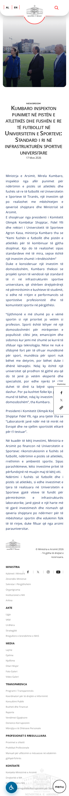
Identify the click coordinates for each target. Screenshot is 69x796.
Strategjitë (11, 630)
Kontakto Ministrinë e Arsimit (21, 772)
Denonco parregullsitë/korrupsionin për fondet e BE (33, 788)
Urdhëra (10, 625)
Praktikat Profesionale (17, 747)
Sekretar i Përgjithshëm (18, 584)
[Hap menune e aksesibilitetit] (11, 787)
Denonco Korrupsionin (18, 723)
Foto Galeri (11, 671)
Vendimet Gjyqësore (16, 717)
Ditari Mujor (12, 666)
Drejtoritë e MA (14, 777)
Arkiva (9, 600)
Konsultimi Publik (15, 701)
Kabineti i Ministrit (15, 573)
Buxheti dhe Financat (17, 706)
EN (15, 7)
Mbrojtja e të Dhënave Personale (23, 728)
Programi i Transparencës (20, 690)
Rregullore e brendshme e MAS (22, 635)
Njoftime (10, 660)
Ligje (8, 614)
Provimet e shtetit (15, 742)
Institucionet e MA (15, 595)
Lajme (9, 650)
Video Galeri (12, 676)
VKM (8, 619)
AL (7, 7)
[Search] (56, 8)
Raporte (10, 712)
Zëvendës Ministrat (16, 578)
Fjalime (9, 655)
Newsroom (33, 103)
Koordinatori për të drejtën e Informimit (27, 696)
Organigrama (13, 589)
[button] (61, 407)
